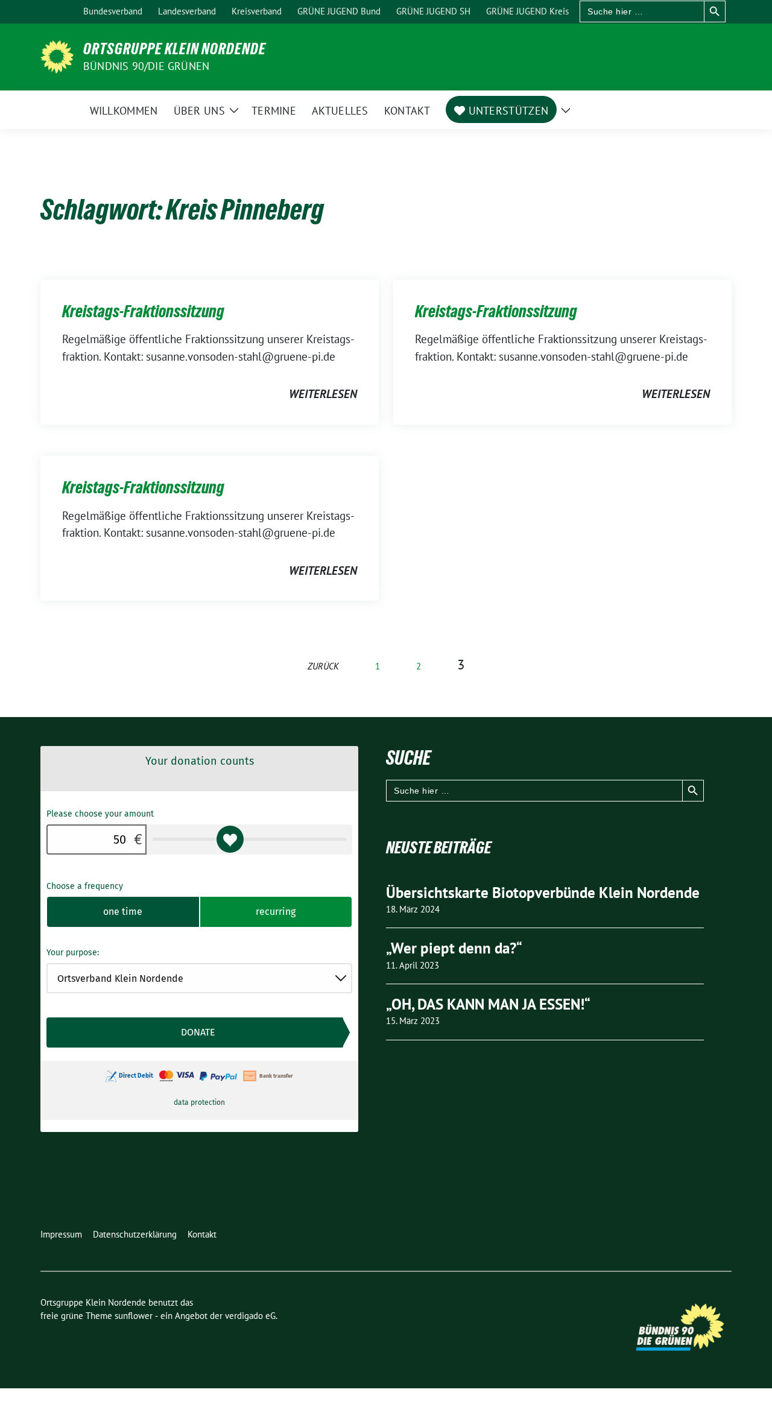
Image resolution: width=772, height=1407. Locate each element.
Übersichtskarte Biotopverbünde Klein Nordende (543, 892)
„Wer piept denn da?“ (454, 948)
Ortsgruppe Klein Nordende (174, 49)
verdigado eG (250, 1315)
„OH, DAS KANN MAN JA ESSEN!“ (488, 1004)
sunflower (134, 1315)
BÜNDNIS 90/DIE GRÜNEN (146, 66)
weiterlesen (323, 394)
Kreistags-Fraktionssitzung (143, 311)
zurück (323, 666)
